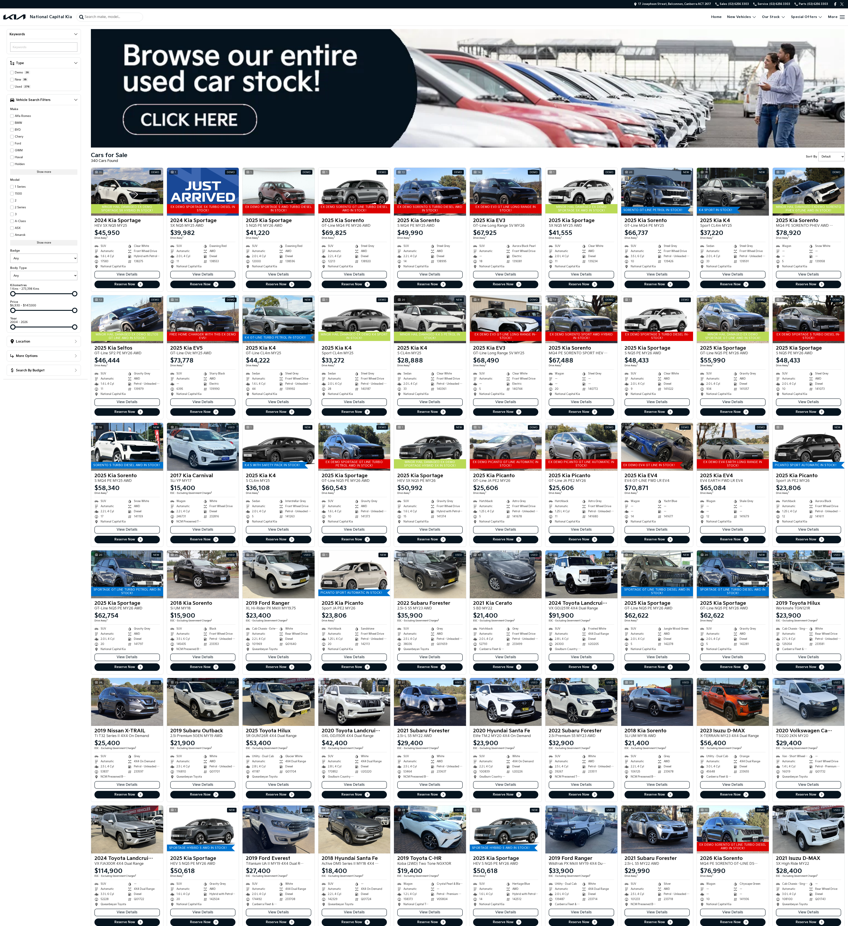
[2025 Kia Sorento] (354, 192)
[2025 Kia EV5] (203, 319)
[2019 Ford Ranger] (279, 574)
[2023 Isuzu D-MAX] (733, 702)
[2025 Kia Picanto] (506, 447)
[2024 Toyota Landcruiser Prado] (581, 574)
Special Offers (804, 17)
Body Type (18, 268)
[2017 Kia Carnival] (203, 447)
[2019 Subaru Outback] (203, 702)
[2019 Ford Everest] (279, 829)
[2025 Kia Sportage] (279, 192)
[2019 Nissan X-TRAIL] (127, 702)
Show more (44, 172)
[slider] (13, 293)
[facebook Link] (835, 4)
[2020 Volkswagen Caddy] (809, 702)
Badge (15, 250)
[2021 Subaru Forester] (430, 702)
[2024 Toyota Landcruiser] (127, 829)
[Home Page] (14, 17)
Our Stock (771, 17)
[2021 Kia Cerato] (506, 574)
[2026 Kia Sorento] (733, 829)
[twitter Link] (842, 4)
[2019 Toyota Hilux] (809, 574)
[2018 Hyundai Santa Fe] (354, 829)
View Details (127, 274)
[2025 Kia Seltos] (127, 319)
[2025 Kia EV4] (657, 447)
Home (716, 17)
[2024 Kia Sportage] (127, 192)
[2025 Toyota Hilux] (279, 702)
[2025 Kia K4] (733, 192)
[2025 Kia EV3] (506, 192)
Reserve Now (124, 284)
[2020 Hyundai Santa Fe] (506, 702)
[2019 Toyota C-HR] (430, 829)
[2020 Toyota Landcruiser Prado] (354, 702)
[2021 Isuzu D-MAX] (809, 829)
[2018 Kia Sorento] (203, 574)
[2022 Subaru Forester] (430, 574)
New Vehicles (739, 17)
